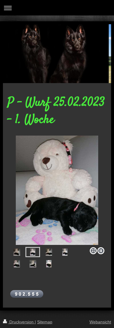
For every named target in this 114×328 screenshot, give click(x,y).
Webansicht (100, 322)
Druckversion (21, 322)
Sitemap (44, 322)
